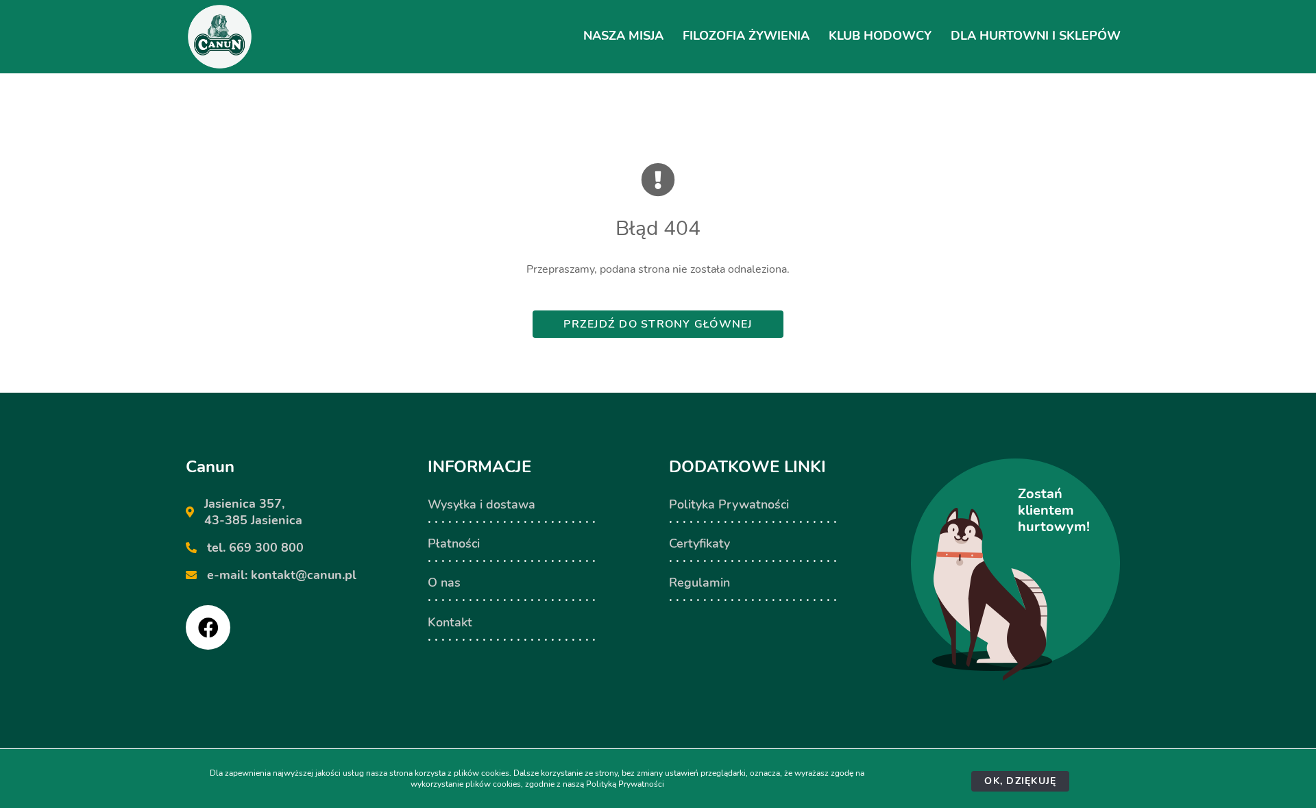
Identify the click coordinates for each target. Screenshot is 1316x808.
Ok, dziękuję (1020, 780)
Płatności (454, 543)
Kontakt (450, 622)
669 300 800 (266, 547)
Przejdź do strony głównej (657, 324)
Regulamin (699, 582)
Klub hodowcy (880, 35)
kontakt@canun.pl (303, 575)
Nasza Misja (623, 35)
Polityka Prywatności (729, 504)
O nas (444, 582)
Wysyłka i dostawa (481, 504)
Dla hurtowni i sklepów (1036, 35)
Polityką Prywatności (625, 784)
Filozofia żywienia (746, 35)
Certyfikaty (699, 543)
